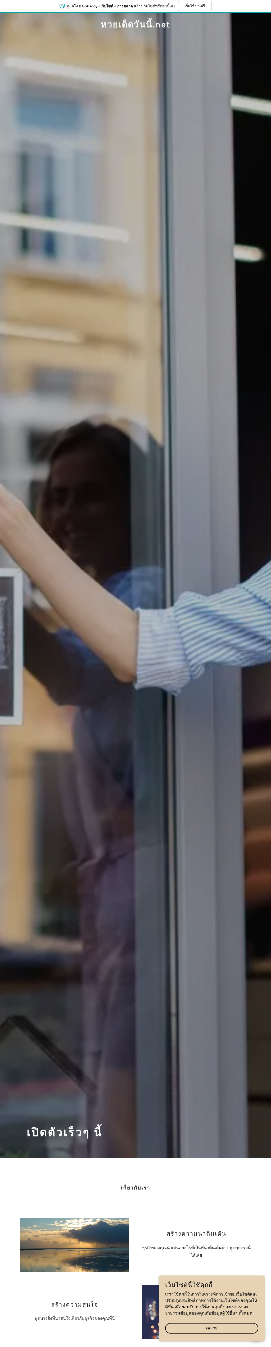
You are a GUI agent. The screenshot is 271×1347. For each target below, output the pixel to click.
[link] (135, 26)
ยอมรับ (212, 1328)
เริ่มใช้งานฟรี (195, 6)
